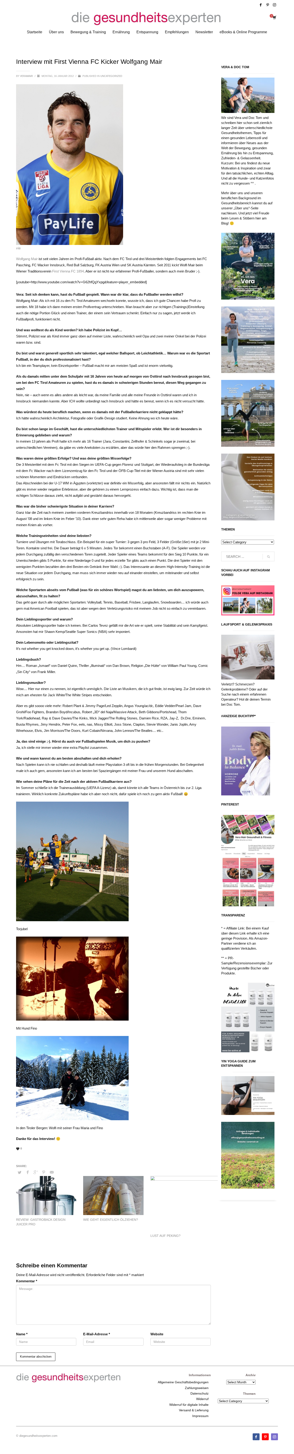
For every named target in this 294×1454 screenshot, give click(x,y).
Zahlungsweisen (197, 1388)
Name (22, 1334)
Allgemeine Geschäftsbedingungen (183, 1382)
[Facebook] (260, 4)
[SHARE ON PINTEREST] (43, 1172)
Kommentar (26, 1281)
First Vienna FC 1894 (68, 271)
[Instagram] (274, 4)
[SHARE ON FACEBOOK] (27, 1172)
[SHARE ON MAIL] (51, 1172)
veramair (27, 76)
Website (156, 1334)
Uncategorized (111, 76)
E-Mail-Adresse (96, 1334)
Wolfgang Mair (27, 259)
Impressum (200, 1416)
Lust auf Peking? (165, 1236)
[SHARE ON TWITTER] (19, 1172)
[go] (268, 556)
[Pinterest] (267, 4)
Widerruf (202, 1399)
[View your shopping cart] (274, 18)
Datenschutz (199, 1393)
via (18, 248)
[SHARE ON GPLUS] (35, 1172)
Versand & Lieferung (194, 1410)
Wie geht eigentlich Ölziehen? (110, 1219)
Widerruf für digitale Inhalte (189, 1404)
